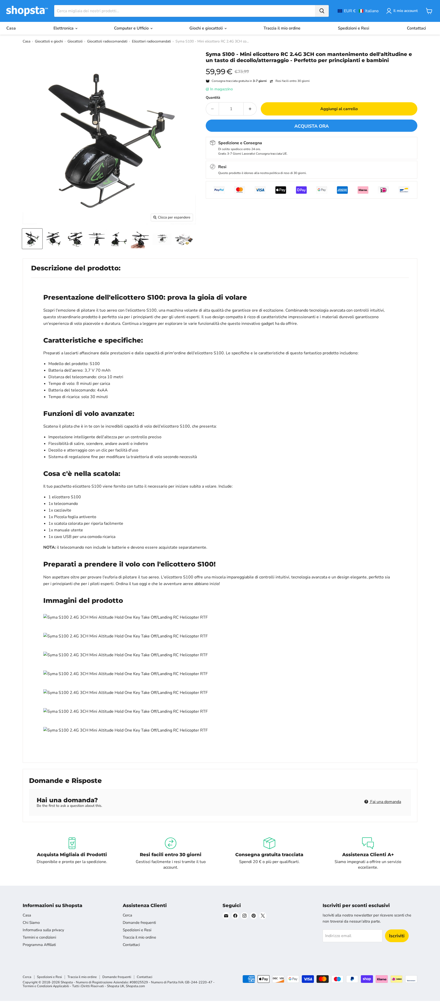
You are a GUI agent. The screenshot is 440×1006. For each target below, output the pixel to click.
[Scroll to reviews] (311, 66)
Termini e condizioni (39, 937)
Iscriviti (397, 936)
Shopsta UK (115, 986)
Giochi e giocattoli (206, 28)
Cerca (127, 915)
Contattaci (416, 28)
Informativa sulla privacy (43, 929)
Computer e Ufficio (132, 28)
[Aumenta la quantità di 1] (250, 108)
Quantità (213, 98)
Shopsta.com (135, 986)
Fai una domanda (385, 802)
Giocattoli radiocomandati (107, 41)
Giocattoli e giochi (49, 41)
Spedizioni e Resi (353, 28)
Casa (11, 28)
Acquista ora (311, 126)
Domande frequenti (139, 922)
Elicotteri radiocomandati (151, 41)
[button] (358, 11)
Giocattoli (74, 41)
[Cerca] (322, 11)
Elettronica (64, 28)
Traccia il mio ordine (282, 28)
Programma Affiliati (39, 944)
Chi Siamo (31, 922)
